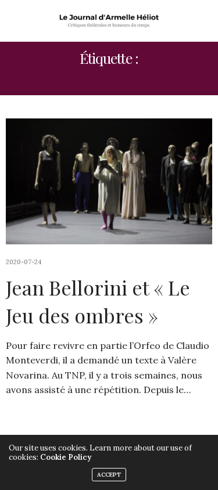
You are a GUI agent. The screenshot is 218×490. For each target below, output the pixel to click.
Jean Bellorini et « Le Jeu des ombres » (98, 301)
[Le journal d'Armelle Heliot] (109, 21)
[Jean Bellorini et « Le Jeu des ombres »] (109, 181)
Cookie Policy (65, 457)
